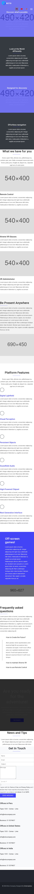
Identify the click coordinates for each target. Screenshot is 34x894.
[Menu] (31, 9)
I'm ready (17, 720)
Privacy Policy (25, 787)
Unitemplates (28, 886)
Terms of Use (14, 787)
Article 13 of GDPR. (23, 792)
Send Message (7, 795)
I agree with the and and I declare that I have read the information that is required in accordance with (16, 789)
